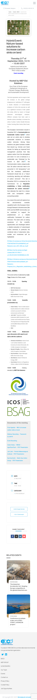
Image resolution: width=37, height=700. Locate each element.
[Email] (24, 536)
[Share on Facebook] (12, 536)
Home (10, 12)
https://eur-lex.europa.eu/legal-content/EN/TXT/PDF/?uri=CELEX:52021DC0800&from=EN (18, 252)
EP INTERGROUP (19, 493)
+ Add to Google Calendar (19, 509)
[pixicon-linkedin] (6, 654)
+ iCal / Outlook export (19, 514)
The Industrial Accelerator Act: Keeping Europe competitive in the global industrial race (18, 587)
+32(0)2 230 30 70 (28, 8)
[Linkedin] (20, 536)
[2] (8, 250)
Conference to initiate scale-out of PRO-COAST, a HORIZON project (17, 621)
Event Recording (12, 441)
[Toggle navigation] (34, 3)
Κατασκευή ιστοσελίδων (26, 697)
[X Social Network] (16, 536)
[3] (8, 259)
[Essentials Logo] (7, 642)
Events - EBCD (16, 12)
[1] (8, 241)
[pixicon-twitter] (2, 654)
